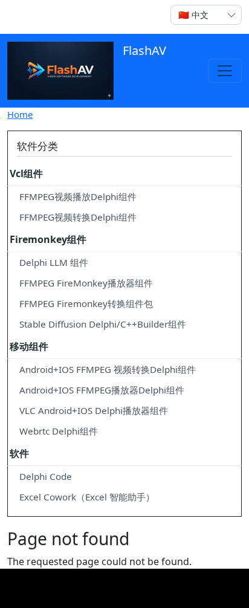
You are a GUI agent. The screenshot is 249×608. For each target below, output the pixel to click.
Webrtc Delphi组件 (58, 431)
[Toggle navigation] (225, 71)
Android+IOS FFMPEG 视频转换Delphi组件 (107, 369)
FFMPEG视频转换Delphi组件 (78, 217)
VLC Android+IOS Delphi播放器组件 (93, 410)
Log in (31, 17)
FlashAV (143, 50)
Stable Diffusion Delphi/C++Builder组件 (102, 324)
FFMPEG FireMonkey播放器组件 (86, 283)
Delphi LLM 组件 (53, 262)
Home (20, 114)
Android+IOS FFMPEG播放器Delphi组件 (101, 390)
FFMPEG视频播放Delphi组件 (78, 196)
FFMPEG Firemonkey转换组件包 (86, 303)
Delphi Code (45, 476)
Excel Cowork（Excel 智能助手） (87, 497)
